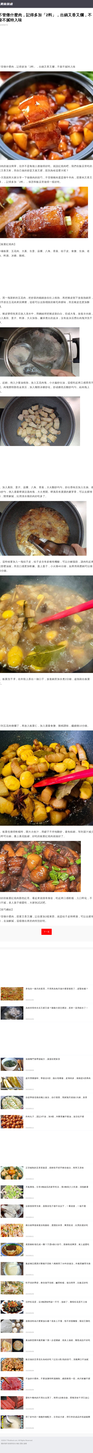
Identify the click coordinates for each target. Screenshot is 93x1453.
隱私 (21, 1443)
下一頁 (46, 932)
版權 (25, 1443)
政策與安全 (12, 1443)
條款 (18, 1443)
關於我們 (4, 1443)
